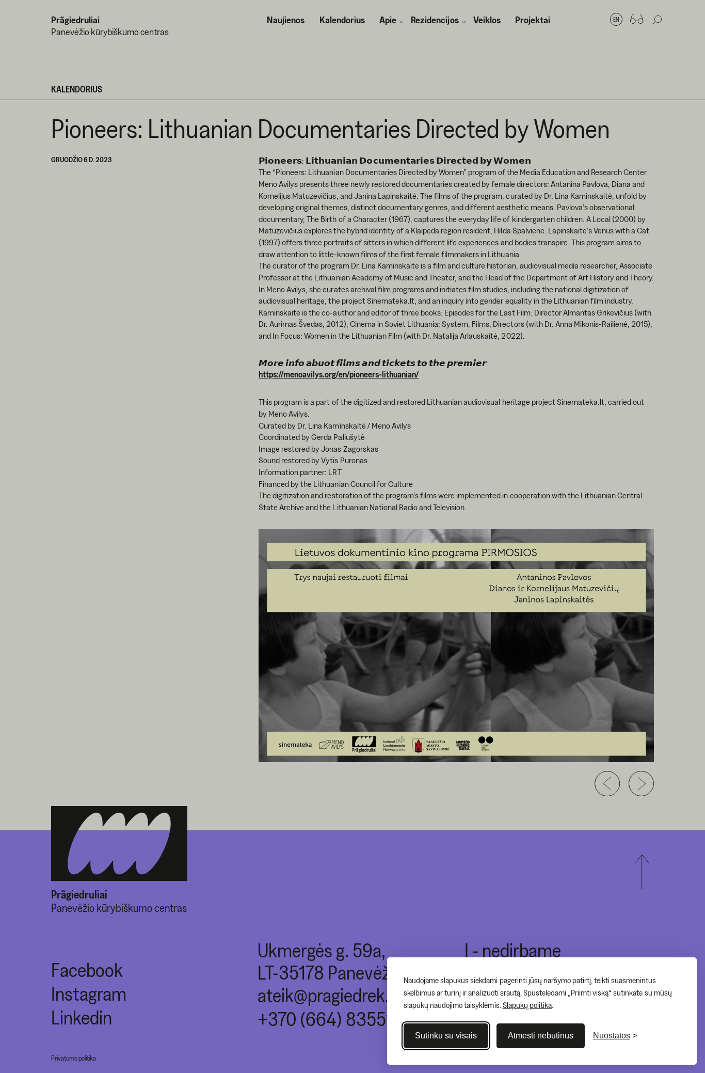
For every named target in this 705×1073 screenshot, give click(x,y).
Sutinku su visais (446, 1035)
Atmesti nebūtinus (540, 1035)
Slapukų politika (527, 1004)
